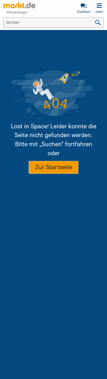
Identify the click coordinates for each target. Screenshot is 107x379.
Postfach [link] (83, 12)
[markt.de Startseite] (19, 5)
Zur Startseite (53, 167)
